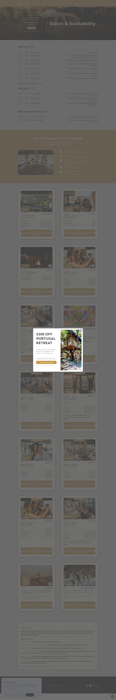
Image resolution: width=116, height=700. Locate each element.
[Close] (81, 330)
